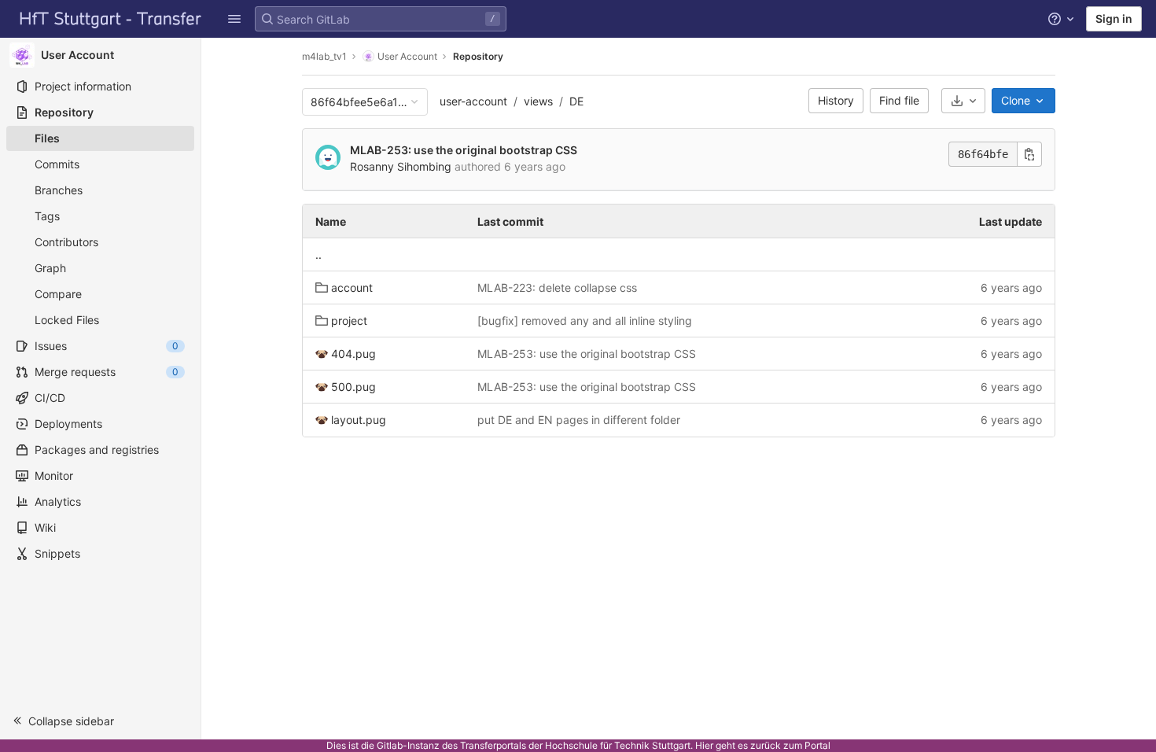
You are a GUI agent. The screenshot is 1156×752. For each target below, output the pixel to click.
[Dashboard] (110, 19)
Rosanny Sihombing (400, 166)
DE (576, 101)
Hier (704, 745)
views (538, 101)
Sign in (1113, 18)
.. (318, 254)
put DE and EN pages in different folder (578, 419)
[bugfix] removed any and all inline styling (584, 320)
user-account (473, 101)
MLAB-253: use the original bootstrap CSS (463, 150)
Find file (899, 100)
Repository (478, 56)
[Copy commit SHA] (1029, 154)
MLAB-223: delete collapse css (557, 287)
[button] (234, 18)
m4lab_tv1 (324, 56)
